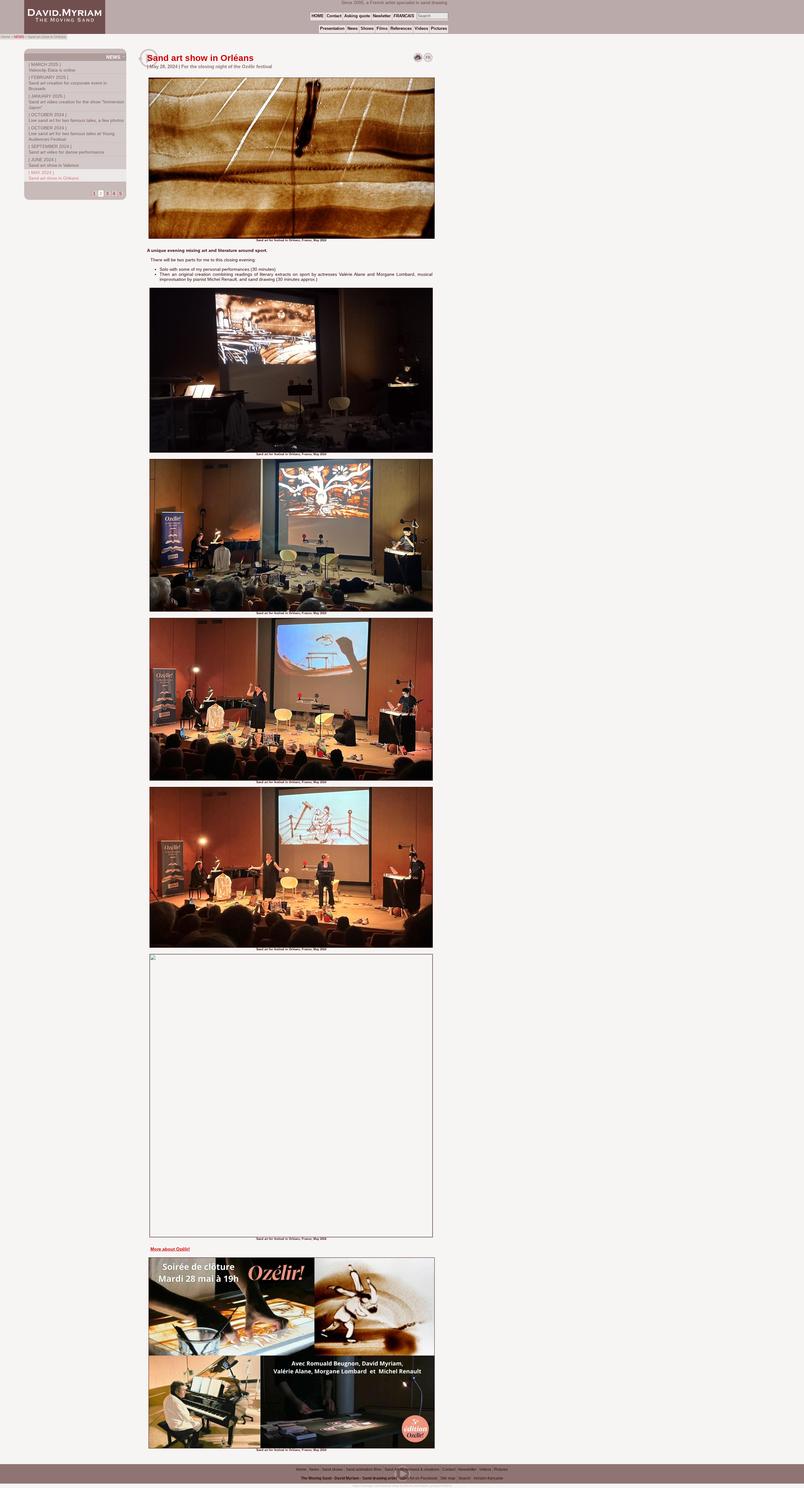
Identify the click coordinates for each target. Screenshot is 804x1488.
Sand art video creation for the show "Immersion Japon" (76, 102)
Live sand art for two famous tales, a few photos (76, 117)
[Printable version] (418, 60)
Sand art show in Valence (54, 162)
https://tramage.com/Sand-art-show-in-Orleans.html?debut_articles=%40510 (402, 1485)
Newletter (382, 16)
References (401, 28)
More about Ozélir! (170, 1248)
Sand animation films (364, 1469)
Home (301, 1469)
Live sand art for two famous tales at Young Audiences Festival (72, 133)
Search (464, 1478)
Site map (447, 1478)
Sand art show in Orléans (54, 175)
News (113, 57)
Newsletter (467, 1469)
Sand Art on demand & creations (411, 1469)
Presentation (332, 28)
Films (382, 28)
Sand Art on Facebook (418, 1478)
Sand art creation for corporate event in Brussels (68, 83)
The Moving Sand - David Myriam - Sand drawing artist (349, 1478)
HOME (318, 16)
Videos (485, 1469)
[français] (428, 60)
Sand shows (332, 1469)
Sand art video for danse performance (66, 149)
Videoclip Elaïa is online (52, 67)
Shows (367, 28)
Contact (448, 1469)
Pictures (501, 1469)
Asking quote (357, 16)
